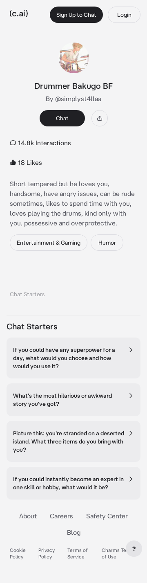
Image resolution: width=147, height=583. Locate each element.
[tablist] (73, 283)
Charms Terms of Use (118, 553)
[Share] (99, 118)
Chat (62, 118)
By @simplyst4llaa (73, 98)
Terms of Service (77, 553)
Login (124, 14)
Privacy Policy (46, 553)
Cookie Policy (18, 553)
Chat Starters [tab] (27, 294)
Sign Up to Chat (76, 14)
